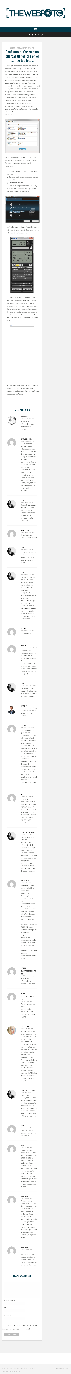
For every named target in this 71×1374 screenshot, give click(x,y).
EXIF (18, 68)
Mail (8, 1308)
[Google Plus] (38, 34)
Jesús (23, 500)
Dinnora (24, 1196)
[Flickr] (35, 34)
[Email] (41, 34)
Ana (22, 1126)
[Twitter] (29, 34)
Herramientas (21, 48)
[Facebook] (32, 34)
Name (9, 1300)
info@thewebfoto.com (62, 1368)
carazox (24, 417)
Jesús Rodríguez (28, 832)
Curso (12, 48)
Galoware (25, 881)
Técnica (31, 48)
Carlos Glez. (26, 439)
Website (7, 1315)
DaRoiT (24, 706)
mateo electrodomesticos (28, 971)
